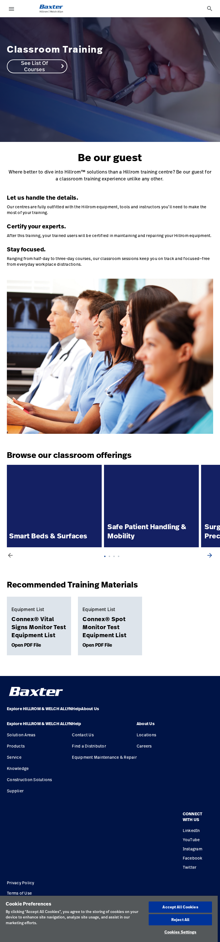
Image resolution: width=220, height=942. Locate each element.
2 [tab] (111, 562)
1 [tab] (106, 562)
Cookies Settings (180, 932)
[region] (109, 919)
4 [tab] (120, 562)
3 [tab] (116, 562)
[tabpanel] (110, 79)
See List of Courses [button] (34, 66)
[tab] (209, 8)
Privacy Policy (20, 882)
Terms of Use (19, 893)
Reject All (180, 919)
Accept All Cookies (180, 907)
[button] (39, 726)
